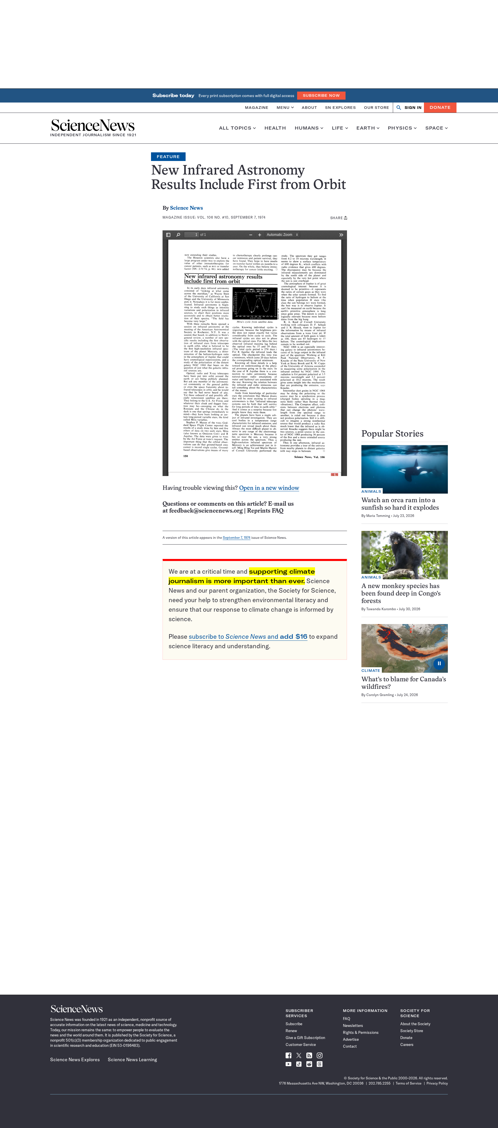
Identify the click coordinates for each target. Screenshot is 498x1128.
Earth (365, 128)
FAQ (346, 1018)
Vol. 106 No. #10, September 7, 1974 (231, 217)
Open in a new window (269, 488)
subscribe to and (248, 636)
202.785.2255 (380, 1083)
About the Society (415, 1023)
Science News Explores (75, 1059)
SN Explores (340, 107)
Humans (307, 128)
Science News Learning (132, 1059)
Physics (400, 128)
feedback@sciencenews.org (206, 511)
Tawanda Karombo (381, 609)
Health (275, 128)
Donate (440, 107)
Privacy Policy (437, 1083)
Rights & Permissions (361, 1032)
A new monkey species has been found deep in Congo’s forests (401, 593)
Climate (370, 670)
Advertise (351, 1039)
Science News (186, 208)
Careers (407, 1044)
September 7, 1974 (236, 537)
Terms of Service (408, 1083)
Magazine (257, 107)
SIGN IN (413, 107)
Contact (350, 1046)
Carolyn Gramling (380, 695)
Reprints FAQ (265, 511)
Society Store (411, 1030)
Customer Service (301, 1044)
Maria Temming (378, 515)
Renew (291, 1030)
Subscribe (294, 1023)
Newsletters (353, 1025)
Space (434, 128)
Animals (371, 491)
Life (338, 128)
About (309, 107)
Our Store (376, 107)
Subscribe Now (321, 95)
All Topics (235, 128)
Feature (168, 156)
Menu (283, 107)
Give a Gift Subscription (305, 1037)
